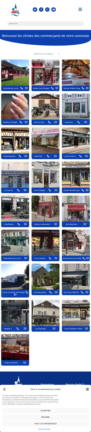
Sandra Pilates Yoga (71, 88)
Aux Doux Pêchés (71, 292)
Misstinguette (9, 156)
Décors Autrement (42, 224)
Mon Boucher (71, 224)
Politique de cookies (44, 429)
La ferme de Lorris (10, 88)
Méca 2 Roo (39, 122)
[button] (87, 389)
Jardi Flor (38, 156)
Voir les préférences (45, 424)
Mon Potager (39, 190)
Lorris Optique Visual (73, 329)
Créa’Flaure (9, 224)
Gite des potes (40, 292)
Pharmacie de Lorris (12, 258)
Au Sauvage (41, 329)
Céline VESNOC (11, 363)
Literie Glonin (70, 156)
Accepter (45, 411)
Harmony (69, 122)
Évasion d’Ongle (10, 122)
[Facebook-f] (41, 9)
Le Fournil (8, 190)
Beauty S (8, 329)
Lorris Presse (39, 258)
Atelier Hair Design (41, 88)
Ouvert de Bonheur (71, 190)
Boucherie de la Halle (72, 258)
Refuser (45, 417)
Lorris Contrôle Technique (13, 292)
